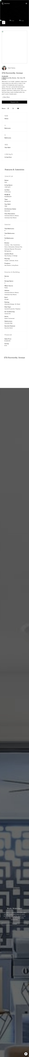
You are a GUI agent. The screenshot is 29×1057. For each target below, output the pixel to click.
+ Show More (6, 97)
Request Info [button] (14, 102)
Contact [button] (14, 924)
